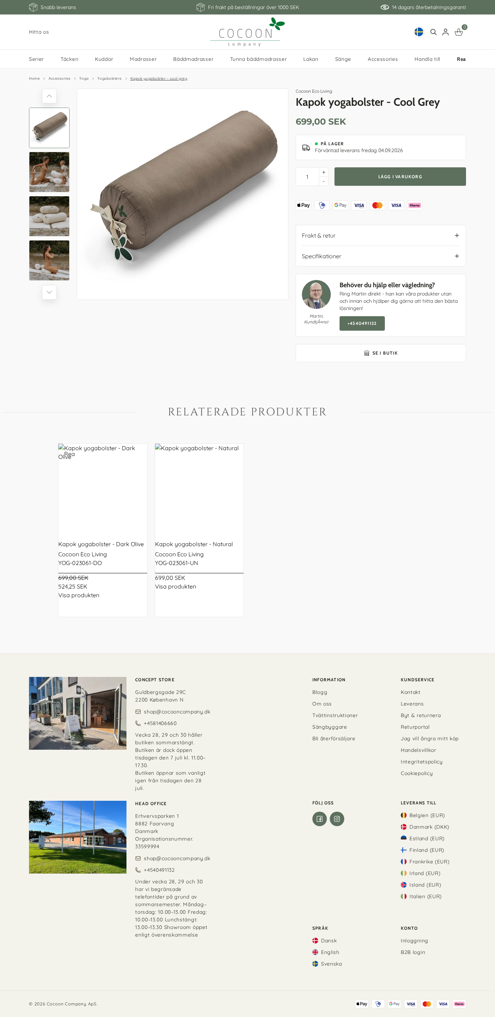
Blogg (320, 692)
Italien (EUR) (425, 896)
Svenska (331, 963)
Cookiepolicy (417, 773)
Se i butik (385, 353)
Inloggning (414, 940)
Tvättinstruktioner (335, 715)
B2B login (413, 952)
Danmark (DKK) (429, 827)
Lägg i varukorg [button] (400, 176)
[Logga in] (446, 32)
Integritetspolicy (422, 761)
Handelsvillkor (418, 750)
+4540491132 (362, 323)
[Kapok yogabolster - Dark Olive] (102, 488)
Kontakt (411, 692)
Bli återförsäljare (333, 738)
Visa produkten (78, 595)
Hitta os (39, 32)
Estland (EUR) (427, 838)
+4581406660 (160, 723)
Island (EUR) (425, 885)
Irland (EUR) (424, 873)
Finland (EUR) (426, 850)
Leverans (412, 703)
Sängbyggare (329, 727)
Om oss (322, 703)
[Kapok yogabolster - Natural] (199, 488)
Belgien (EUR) (427, 815)
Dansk (329, 940)
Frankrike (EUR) (429, 861)
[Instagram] (337, 819)
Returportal (415, 727)
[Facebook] (319, 819)
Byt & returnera (421, 715)
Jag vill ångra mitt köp (430, 738)
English (330, 952)
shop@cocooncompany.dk (177, 711)
